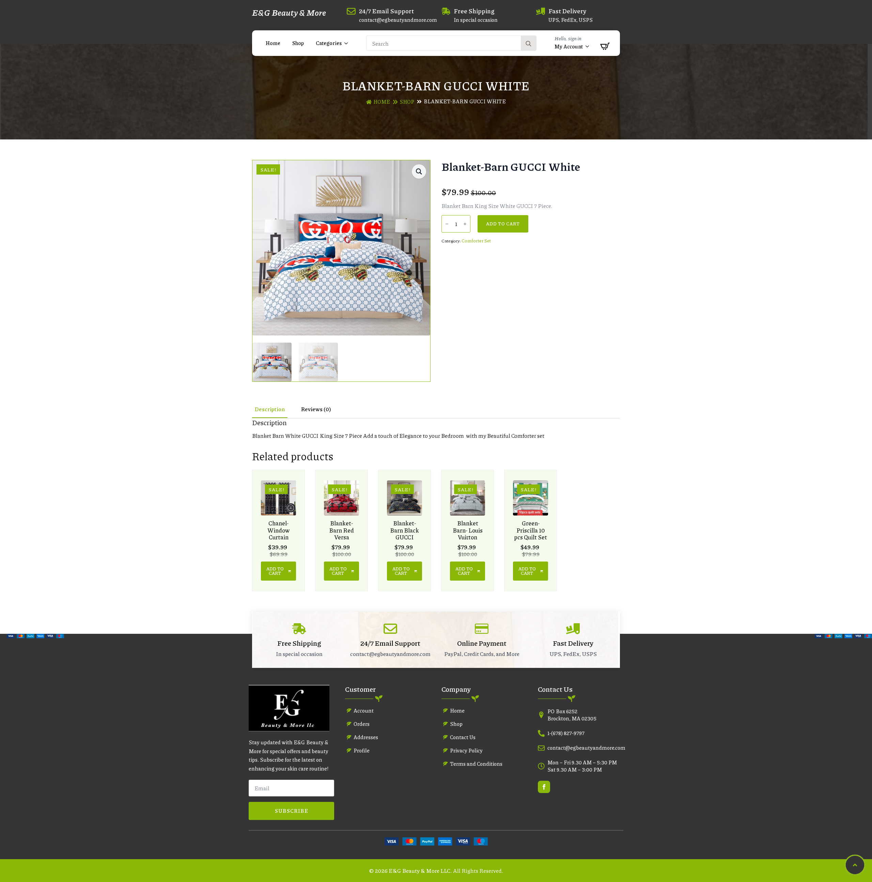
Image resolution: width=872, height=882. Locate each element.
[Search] (528, 43)
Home (273, 43)
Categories (329, 43)
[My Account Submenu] (587, 46)
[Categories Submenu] (346, 43)
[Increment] (465, 224)
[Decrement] (447, 224)
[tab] (269, 409)
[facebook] (544, 787)
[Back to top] (855, 865)
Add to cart (503, 224)
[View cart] (603, 46)
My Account (569, 46)
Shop (298, 43)
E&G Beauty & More (289, 12)
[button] (419, 171)
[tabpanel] (436, 428)
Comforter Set (476, 241)
